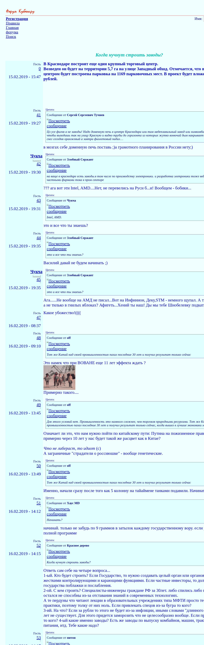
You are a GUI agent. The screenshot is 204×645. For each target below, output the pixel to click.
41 (39, 114)
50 (39, 465)
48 (39, 337)
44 (39, 237)
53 (39, 637)
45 (39, 279)
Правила (13, 23)
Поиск (11, 36)
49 (39, 404)
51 (39, 503)
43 (39, 200)
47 (39, 317)
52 (39, 545)
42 (39, 163)
